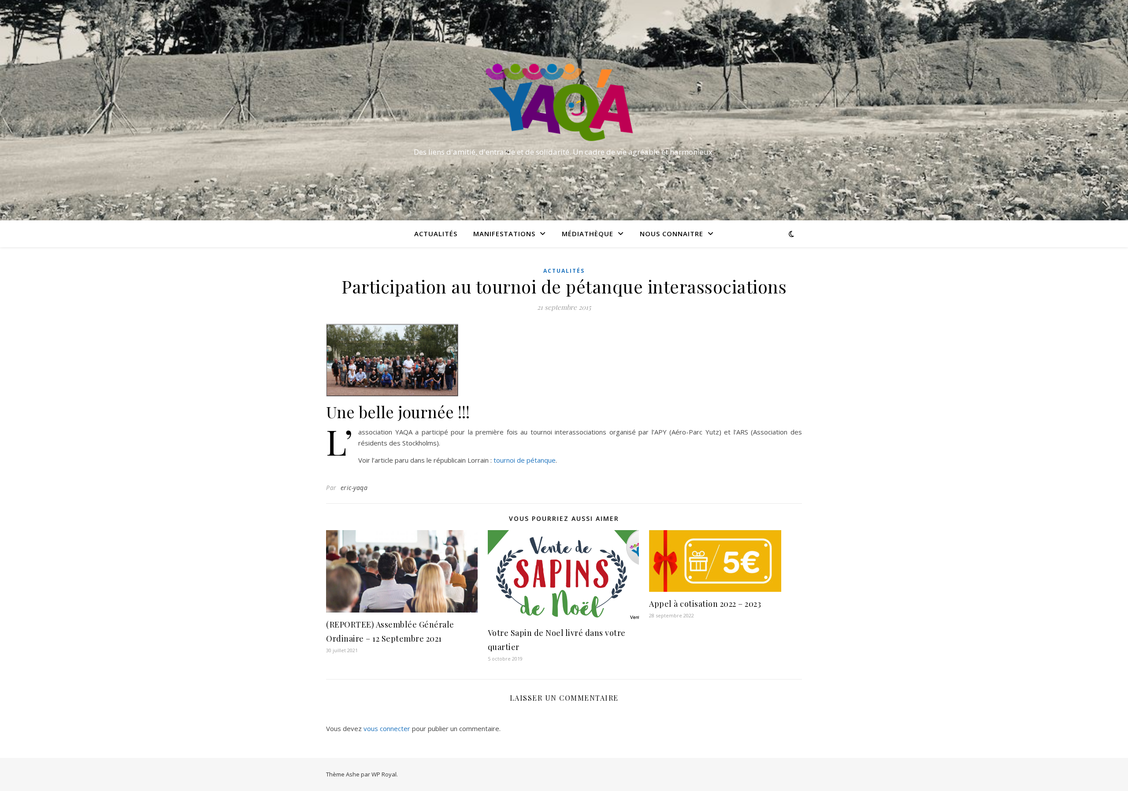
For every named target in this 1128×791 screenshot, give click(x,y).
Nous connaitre (671, 233)
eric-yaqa (354, 487)
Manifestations (504, 233)
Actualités (435, 233)
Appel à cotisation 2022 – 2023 (705, 603)
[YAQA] (564, 102)
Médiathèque (587, 233)
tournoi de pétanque (525, 460)
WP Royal (384, 774)
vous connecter (387, 728)
